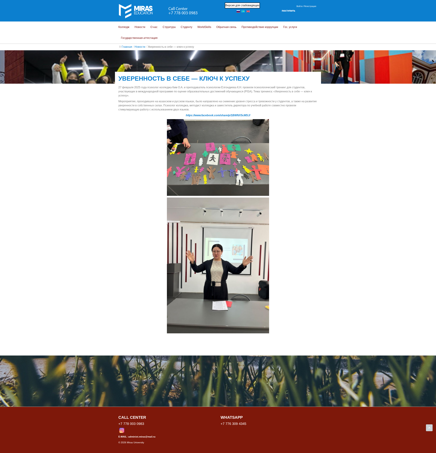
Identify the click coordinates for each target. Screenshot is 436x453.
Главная (127, 46)
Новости (140, 46)
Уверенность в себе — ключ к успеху (184, 78)
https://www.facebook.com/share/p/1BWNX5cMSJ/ (218, 115)
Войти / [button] (300, 6)
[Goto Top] (429, 428)
